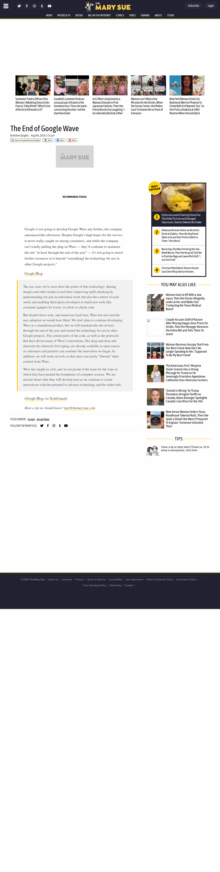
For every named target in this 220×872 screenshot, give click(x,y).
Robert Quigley (21, 135)
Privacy (80, 579)
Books (79, 15)
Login (211, 5)
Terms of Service (96, 579)
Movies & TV (63, 15)
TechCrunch (58, 398)
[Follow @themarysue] (19, 8)
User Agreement (134, 579)
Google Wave (43, 419)
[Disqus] (75, 510)
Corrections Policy (186, 579)
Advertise (67, 579)
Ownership (115, 585)
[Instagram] (34, 8)
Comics (120, 15)
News (49, 15)
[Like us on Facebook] (27, 8)
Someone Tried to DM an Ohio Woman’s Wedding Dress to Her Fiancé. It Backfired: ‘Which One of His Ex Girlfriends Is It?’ (32, 104)
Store (170, 15)
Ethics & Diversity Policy (160, 579)
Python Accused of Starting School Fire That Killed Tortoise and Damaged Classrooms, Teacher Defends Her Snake (181, 218)
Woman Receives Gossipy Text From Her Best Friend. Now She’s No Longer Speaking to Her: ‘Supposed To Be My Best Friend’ (187, 349)
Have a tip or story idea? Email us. (182, 447)
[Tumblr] (42, 8)
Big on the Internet (99, 15)
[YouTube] (49, 8)
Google (31, 419)
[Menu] (6, 6)
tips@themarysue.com (79, 407)
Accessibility (115, 579)
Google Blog (33, 273)
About (158, 15)
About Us (53, 579)
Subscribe (193, 5)
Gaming (145, 15)
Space (132, 15)
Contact (129, 585)
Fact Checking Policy (94, 585)
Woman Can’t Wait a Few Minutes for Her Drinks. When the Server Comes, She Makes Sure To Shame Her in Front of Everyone (147, 106)
